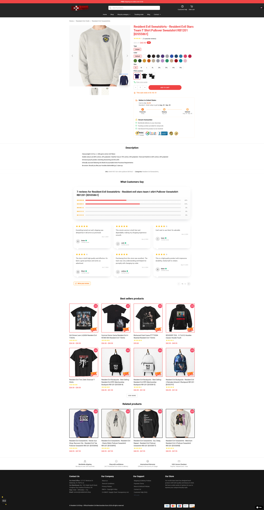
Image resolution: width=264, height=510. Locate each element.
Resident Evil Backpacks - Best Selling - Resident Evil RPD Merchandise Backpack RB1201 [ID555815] (148, 382)
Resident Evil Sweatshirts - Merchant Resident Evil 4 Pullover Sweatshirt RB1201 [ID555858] (179, 443)
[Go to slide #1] (94, 91)
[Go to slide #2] (105, 91)
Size (135, 64)
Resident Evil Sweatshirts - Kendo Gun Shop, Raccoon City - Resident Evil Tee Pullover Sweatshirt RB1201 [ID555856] (83, 443)
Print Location (138, 71)
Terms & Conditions (108, 483)
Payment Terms (139, 483)
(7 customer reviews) (149, 38)
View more (132, 395)
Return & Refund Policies (142, 486)
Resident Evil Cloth (83, 21)
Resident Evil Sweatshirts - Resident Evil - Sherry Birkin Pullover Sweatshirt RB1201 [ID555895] (115, 443)
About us (105, 480)
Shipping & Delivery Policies (142, 480)
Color (135, 53)
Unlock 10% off (4, 501)
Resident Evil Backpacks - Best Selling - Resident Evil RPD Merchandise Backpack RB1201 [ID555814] (115, 382)
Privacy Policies (107, 486)
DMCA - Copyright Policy (109, 489)
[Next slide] (127, 56)
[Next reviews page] (189, 284)
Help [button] (260, 507)
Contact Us (137, 489)
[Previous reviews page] (179, 284)
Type (135, 46)
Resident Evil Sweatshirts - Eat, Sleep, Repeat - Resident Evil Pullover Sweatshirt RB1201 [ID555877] (147, 443)
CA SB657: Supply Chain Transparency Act (115, 492)
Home (71, 21)
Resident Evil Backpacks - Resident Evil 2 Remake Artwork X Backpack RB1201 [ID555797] (180, 382)
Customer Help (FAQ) (140, 492)
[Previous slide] (72, 56)
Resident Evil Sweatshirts (101, 21)
